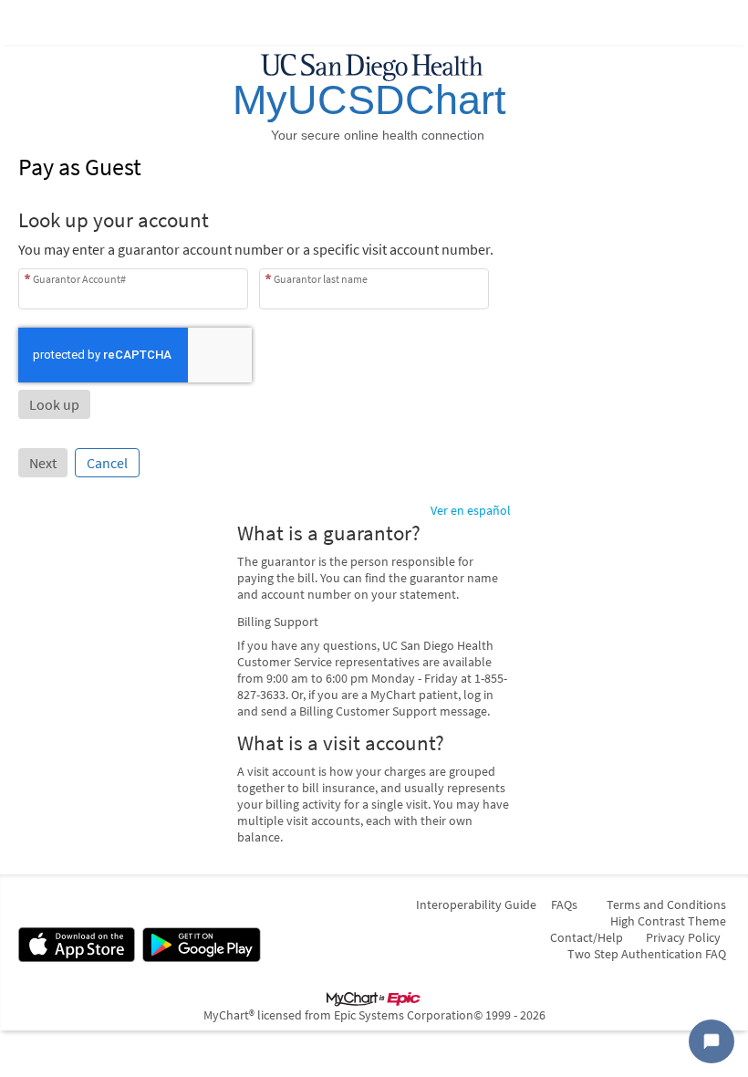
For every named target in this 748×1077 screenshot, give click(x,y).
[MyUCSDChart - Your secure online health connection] (374, 97)
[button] (54, 404)
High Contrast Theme (668, 921)
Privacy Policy (683, 937)
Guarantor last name (321, 279)
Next (43, 463)
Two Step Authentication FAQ (646, 954)
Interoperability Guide (476, 904)
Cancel (107, 463)
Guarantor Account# (79, 279)
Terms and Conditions (666, 904)
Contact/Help (586, 937)
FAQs (564, 904)
